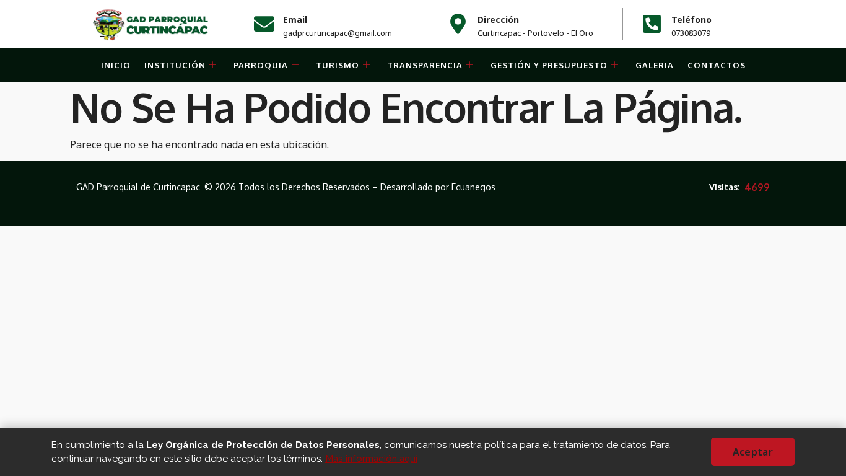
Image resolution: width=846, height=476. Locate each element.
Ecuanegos (473, 187)
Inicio (116, 65)
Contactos (716, 65)
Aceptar (753, 452)
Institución (175, 65)
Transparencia (425, 65)
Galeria (654, 65)
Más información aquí (371, 458)
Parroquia (260, 65)
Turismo (337, 65)
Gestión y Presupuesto (549, 65)
